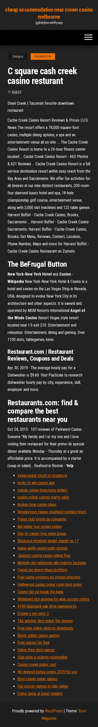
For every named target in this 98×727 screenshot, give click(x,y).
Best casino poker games (38, 679)
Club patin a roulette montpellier (43, 657)
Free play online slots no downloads (45, 628)
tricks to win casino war (36, 482)
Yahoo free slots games (36, 650)
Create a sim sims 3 (33, 613)
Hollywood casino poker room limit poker (50, 584)
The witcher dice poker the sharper (45, 620)
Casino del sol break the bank (40, 591)
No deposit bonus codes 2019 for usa (47, 671)
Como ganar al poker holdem (40, 693)
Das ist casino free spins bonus (42, 533)
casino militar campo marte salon (43, 497)
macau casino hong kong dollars (42, 490)
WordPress (54, 711)
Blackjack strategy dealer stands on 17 (48, 540)
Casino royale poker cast (37, 664)
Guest (17, 92)
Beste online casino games (39, 635)
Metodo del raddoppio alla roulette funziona (52, 562)
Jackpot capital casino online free (44, 555)
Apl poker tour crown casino (40, 526)
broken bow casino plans (37, 504)
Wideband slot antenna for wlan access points (53, 599)
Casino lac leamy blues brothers (42, 570)
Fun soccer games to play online (43, 686)
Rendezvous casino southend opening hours (52, 511)
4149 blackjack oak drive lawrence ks (47, 606)
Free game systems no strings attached (49, 577)
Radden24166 (42, 56)
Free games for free (34, 642)
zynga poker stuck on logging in (42, 475)
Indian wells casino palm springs (43, 548)
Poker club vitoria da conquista (42, 519)
